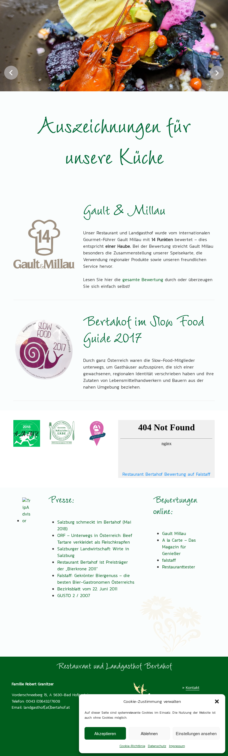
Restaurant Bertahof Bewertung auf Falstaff (166, 474)
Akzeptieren (105, 733)
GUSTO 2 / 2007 (73, 595)
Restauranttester (178, 567)
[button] (217, 701)
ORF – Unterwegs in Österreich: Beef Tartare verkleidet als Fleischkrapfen (94, 538)
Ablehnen (149, 733)
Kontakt (192, 687)
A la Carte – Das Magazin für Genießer (179, 547)
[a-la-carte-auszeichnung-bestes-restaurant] (26, 433)
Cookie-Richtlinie (132, 746)
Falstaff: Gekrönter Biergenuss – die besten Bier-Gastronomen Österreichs (95, 578)
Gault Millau (174, 533)
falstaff (169, 560)
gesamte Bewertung (142, 279)
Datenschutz (157, 746)
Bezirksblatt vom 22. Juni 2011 (87, 589)
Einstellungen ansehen (196, 733)
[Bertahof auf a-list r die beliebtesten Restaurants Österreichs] (96, 433)
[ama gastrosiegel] (61, 432)
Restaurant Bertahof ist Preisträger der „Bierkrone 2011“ (92, 565)
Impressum (177, 746)
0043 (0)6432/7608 (43, 701)
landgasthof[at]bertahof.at (47, 707)
